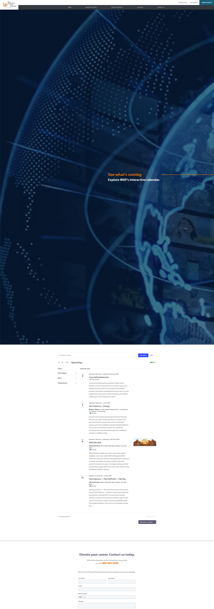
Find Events (143, 355)
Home (69, 7)
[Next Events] (62, 362)
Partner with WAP (91, 7)
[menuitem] (183, 3)
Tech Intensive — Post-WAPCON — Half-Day (107, 479)
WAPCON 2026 (95, 442)
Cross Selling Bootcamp (99, 377)
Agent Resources (116, 7)
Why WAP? (140, 7)
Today (67, 362)
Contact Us (160, 7)
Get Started (194, 2)
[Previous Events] (59, 362)
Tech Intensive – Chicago (99, 406)
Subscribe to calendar (146, 522)
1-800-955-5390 (182, 2)
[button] (152, 362)
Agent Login (206, 2)
